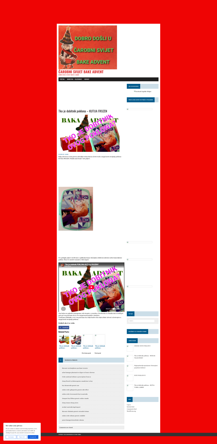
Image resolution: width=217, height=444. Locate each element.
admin (66, 154)
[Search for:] (141, 321)
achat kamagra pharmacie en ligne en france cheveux (78, 372)
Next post (98, 353)
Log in (129, 405)
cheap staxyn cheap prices (70, 403)
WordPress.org (131, 411)
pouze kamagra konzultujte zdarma (73, 420)
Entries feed (130, 407)
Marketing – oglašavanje (74, 79)
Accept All (33, 437)
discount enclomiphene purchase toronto (75, 368)
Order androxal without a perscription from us (76, 377)
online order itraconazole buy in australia (74, 394)
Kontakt (86, 79)
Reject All (22, 437)
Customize (11, 437)
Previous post (86, 353)
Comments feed (131, 409)
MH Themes (78, 434)
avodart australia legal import (71, 407)
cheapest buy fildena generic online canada (75, 398)
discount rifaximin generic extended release (75, 411)
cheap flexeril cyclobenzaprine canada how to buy (77, 381)
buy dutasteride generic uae (70, 385)
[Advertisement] (51, 12)
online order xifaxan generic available (73, 416)
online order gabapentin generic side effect (75, 390)
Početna (62, 79)
